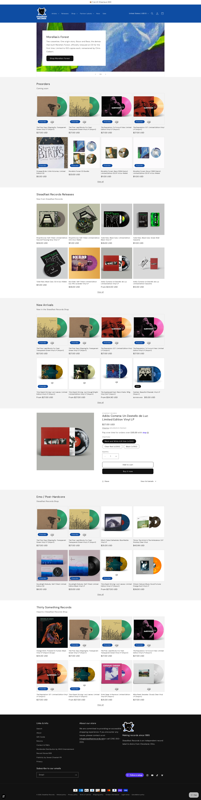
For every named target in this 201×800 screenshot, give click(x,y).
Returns (40, 741)
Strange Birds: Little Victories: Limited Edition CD (51, 172)
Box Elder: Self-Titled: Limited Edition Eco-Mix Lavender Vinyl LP (83, 283)
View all (100, 182)
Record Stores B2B (44, 753)
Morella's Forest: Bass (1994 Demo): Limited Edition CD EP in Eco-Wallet (114, 172)
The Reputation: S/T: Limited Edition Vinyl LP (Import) (148, 128)
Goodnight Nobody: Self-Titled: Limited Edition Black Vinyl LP (83, 585)
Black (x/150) (131, 446)
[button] (55, 13)
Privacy (39, 761)
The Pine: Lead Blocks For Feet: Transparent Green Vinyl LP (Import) (82, 128)
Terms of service (85, 794)
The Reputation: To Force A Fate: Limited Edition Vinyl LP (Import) (116, 128)
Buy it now (128, 471)
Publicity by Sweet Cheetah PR (49, 757)
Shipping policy (98, 794)
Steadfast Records (48, 794)
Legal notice (125, 794)
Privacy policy (73, 794)
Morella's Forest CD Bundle (79, 171)
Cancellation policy (138, 794)
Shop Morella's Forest (60, 58)
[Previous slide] (95, 74)
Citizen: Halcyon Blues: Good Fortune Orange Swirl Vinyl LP (147, 585)
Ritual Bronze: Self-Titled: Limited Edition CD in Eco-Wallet (84, 239)
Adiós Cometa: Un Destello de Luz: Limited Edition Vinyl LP (114, 283)
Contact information (112, 794)
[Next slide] (105, 74)
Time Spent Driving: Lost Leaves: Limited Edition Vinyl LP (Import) (52, 393)
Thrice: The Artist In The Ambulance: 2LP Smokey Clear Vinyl (148, 541)
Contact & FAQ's (43, 745)
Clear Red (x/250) (112, 446)
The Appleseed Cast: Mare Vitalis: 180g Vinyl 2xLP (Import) (115, 393)
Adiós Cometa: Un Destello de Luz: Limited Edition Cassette (146, 283)
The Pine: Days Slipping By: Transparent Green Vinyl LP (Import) (51, 128)
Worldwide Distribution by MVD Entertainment (55, 749)
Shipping (105, 428)
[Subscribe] (75, 775)
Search (39, 729)
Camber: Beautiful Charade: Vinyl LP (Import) (146, 393)
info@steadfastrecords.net (91, 738)
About (39, 733)
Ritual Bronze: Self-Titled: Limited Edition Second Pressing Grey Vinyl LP (52, 239)
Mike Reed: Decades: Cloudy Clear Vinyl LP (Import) (148, 695)
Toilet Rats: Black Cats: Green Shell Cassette (146, 239)
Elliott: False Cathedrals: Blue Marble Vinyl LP (115, 541)
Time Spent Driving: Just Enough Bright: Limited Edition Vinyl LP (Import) (83, 393)
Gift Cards (41, 737)
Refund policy (61, 794)
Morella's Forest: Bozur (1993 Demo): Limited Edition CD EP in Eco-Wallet (147, 172)
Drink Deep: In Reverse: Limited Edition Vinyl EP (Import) (115, 695)
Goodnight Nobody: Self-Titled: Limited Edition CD (51, 585)
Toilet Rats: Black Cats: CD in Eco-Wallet (52, 282)
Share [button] (107, 481)
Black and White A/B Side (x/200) (119, 441)
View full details (147, 481)
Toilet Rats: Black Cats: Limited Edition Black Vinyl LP (115, 239)
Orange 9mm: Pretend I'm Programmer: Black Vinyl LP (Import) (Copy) (51, 652)
